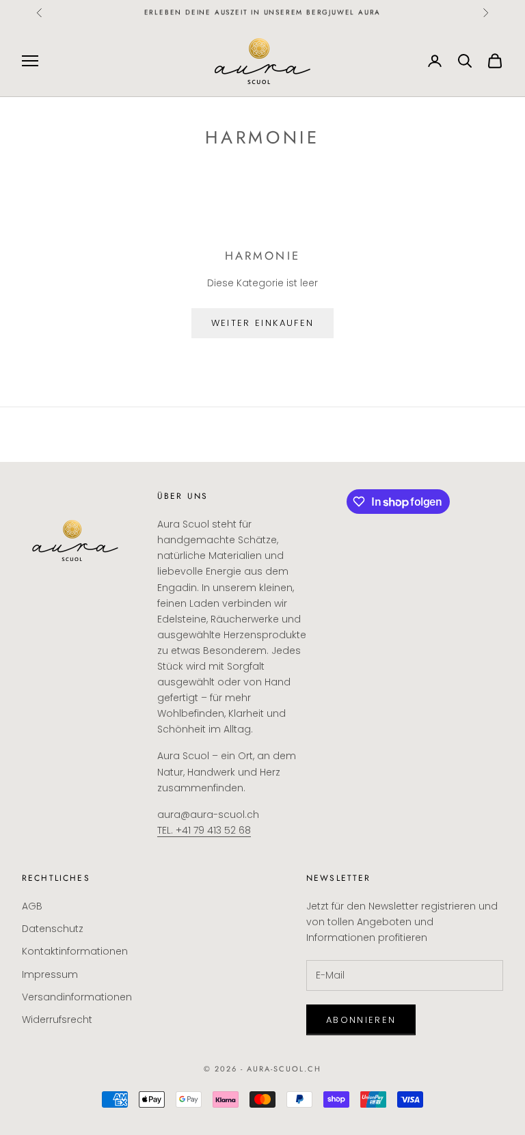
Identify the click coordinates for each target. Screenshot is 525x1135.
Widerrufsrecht (57, 1019)
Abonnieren (361, 1019)
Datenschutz (52, 928)
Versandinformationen (77, 997)
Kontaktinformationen (75, 951)
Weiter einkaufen (262, 322)
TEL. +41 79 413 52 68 (204, 830)
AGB (32, 906)
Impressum (50, 974)
